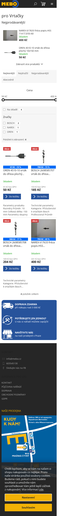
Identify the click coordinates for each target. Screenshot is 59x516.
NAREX (13, 127)
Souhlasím (28, 507)
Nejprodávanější (40, 73)
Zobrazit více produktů (28, 64)
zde (41, 489)
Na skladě (14, 109)
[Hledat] (35, 4)
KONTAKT (7, 382)
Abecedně (8, 79)
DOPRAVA (7, 390)
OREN (12, 131)
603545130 (12, 363)
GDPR (4, 398)
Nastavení (28, 497)
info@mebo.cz (13, 358)
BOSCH (13, 123)
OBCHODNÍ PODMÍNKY (14, 394)
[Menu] (52, 4)
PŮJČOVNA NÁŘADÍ (11, 386)
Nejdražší (23, 73)
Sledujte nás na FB (16, 367)
